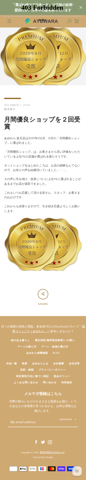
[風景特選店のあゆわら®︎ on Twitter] (43, 442)
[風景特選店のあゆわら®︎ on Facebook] (36, 442)
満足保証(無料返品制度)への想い (55, 340)
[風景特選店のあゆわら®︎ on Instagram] (50, 442)
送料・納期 (27, 369)
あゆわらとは (40, 363)
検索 (24, 363)
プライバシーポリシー (52, 369)
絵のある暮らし (20, 340)
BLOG (56, 353)
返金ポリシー (62, 376)
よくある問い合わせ (26, 382)
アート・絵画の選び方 (54, 346)
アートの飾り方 (27, 346)
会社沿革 (74, 363)
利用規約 (66, 382)
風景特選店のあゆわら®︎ (52, 452)
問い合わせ (50, 382)
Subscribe (65, 419)
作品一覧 (11, 363)
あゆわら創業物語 (37, 353)
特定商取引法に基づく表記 (32, 376)
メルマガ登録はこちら (43, 394)
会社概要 (58, 363)
